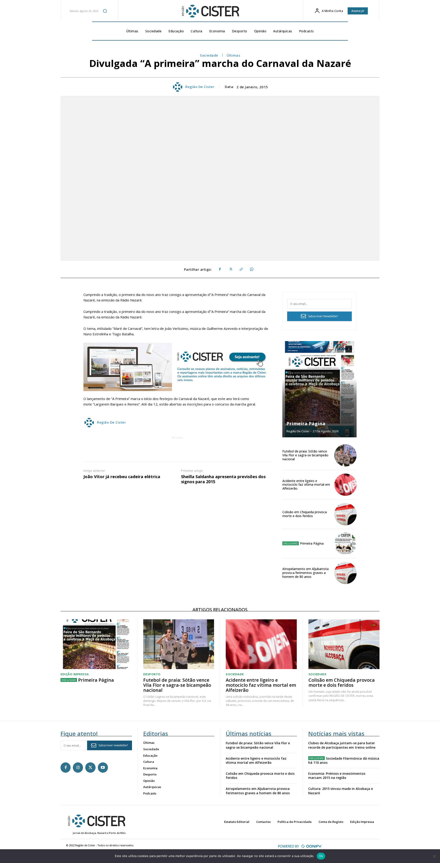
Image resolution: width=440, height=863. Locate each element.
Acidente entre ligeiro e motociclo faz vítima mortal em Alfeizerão (306, 485)
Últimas (233, 55)
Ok (321, 856)
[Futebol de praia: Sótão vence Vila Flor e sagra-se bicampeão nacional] (345, 455)
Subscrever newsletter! (113, 745)
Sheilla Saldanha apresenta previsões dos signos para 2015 (223, 479)
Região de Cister (199, 87)
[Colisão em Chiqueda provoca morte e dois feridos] (345, 514)
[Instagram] (78, 767)
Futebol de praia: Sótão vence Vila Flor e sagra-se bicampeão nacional (305, 455)
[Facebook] (219, 269)
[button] (105, 10)
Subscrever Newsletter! (323, 316)
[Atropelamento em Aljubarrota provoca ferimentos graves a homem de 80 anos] (345, 573)
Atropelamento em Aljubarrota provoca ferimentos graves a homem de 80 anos (305, 573)
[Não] (434, 856)
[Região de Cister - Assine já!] (177, 367)
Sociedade (209, 55)
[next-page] (348, 349)
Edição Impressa (74, 674)
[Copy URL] (240, 269)
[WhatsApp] (251, 269)
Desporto (152, 674)
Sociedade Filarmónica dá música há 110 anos (343, 760)
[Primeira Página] (319, 389)
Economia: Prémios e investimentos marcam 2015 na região (336, 775)
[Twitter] (230, 269)
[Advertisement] (177, 450)
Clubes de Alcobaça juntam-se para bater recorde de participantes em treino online (341, 745)
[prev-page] (340, 349)
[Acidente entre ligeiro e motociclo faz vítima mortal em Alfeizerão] (345, 485)
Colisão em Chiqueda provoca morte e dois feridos (304, 514)
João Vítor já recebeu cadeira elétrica (121, 476)
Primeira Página (305, 423)
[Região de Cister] (210, 11)
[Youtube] (103, 767)
